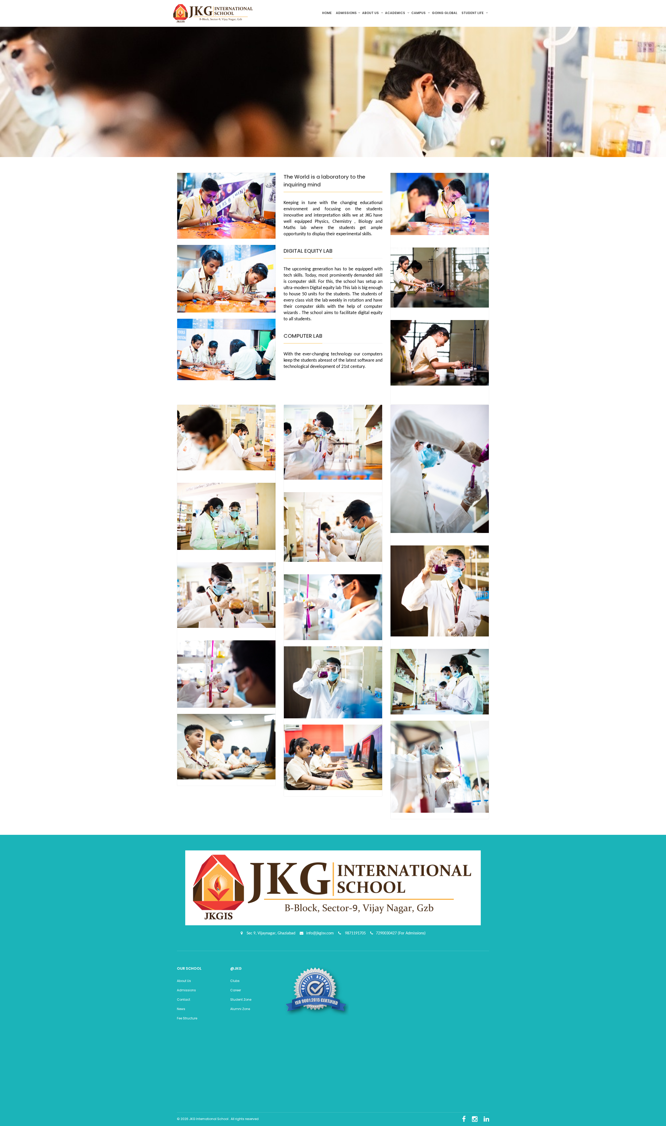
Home (328, 13)
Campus (418, 13)
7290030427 (387, 933)
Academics (395, 13)
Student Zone (240, 999)
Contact (183, 999)
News (181, 1009)
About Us (184, 981)
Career (235, 990)
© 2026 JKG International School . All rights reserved (218, 1119)
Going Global (445, 13)
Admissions (346, 13)
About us (371, 13)
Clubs (235, 981)
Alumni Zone (240, 1009)
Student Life (473, 13)
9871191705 (355, 933)
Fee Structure (187, 1018)
